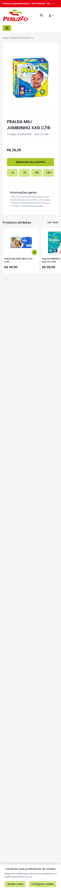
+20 (48, 172)
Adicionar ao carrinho (30, 162)
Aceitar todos (15, 884)
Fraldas (13, 37)
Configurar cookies (42, 884)
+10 (36, 172)
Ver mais (52, 222)
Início (5, 37)
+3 (12, 172)
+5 (24, 172)
